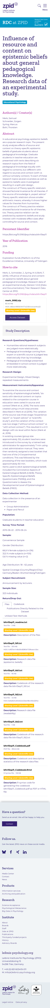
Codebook (19, 604)
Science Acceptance (11, 905)
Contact (9, 824)
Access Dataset (17, 317)
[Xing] (18, 852)
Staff (4, 928)
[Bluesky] (4, 852)
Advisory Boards (9, 943)
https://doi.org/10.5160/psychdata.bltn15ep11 (25, 234)
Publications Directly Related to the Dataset (25, 610)
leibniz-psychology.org (17, 953)
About (5, 922)
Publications (7, 934)
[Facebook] (11, 852)
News (4, 879)
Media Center (8, 873)
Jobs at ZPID (7, 931)
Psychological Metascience (14, 908)
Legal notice (7, 1002)
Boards (5, 925)
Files (7, 604)
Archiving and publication (13, 894)
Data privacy (21, 1002)
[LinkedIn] (25, 852)
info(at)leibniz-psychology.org (20, 972)
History (5, 940)
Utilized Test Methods (16, 616)
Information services (11, 891)
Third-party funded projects (14, 937)
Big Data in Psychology (12, 911)
